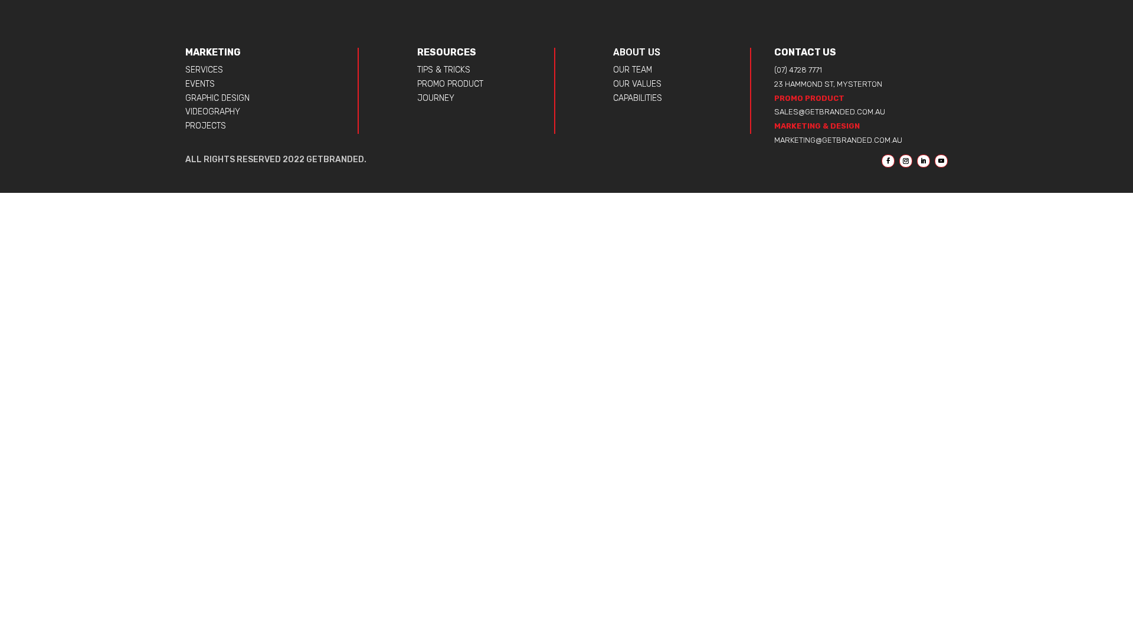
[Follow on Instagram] (905, 161)
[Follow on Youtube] (941, 161)
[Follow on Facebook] (888, 161)
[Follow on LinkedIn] (923, 161)
